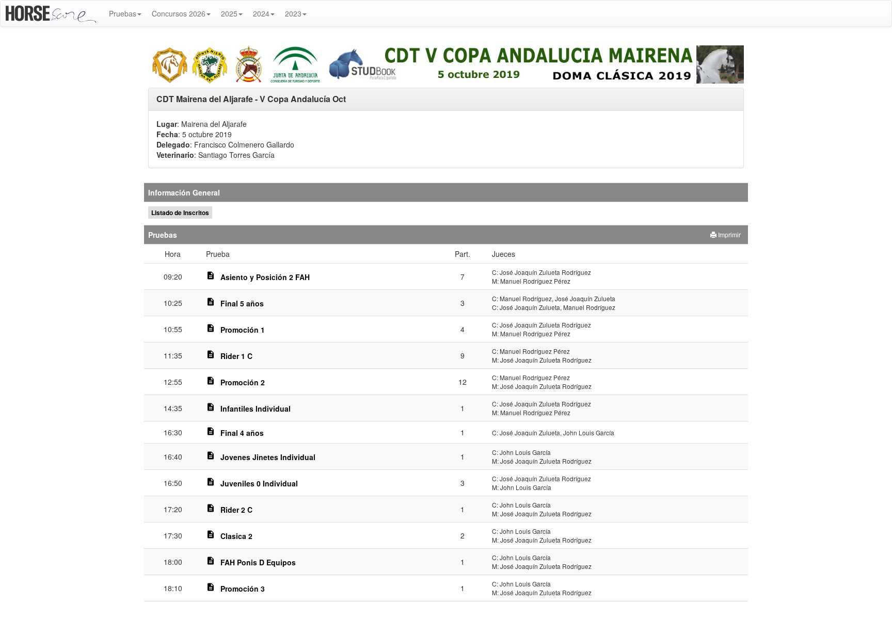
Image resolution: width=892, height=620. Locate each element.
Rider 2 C (236, 509)
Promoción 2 (242, 382)
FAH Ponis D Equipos (258, 562)
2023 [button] (293, 13)
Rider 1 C (236, 356)
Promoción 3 (242, 588)
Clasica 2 (236, 536)
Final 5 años (242, 303)
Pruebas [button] (122, 13)
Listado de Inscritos (180, 212)
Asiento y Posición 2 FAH (265, 277)
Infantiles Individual (255, 408)
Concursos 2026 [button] (178, 13)
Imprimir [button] (728, 234)
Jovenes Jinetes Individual (267, 457)
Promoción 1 (242, 329)
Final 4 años (242, 433)
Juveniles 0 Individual (259, 483)
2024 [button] (261, 13)
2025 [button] (229, 13)
